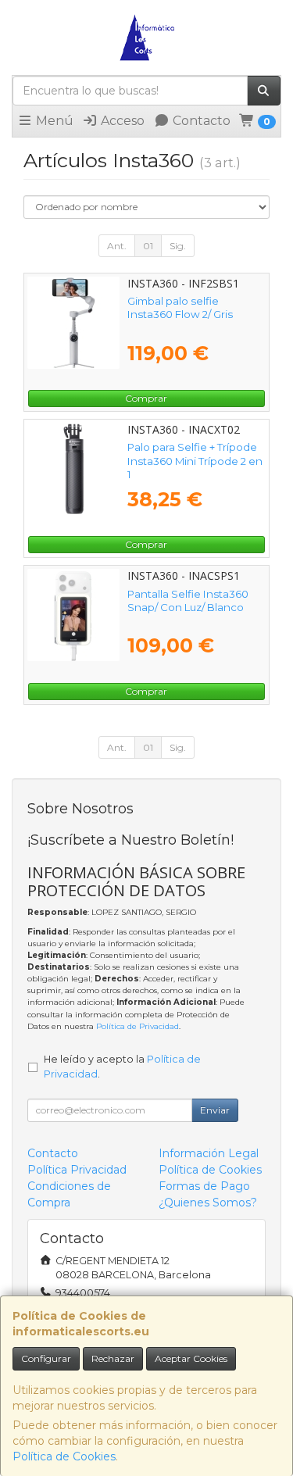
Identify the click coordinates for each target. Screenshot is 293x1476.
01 (148, 246)
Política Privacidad (77, 1170)
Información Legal (209, 1153)
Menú (53, 120)
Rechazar (112, 1358)
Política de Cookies (64, 1456)
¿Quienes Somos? (208, 1202)
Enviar (215, 1110)
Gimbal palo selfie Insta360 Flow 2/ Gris (180, 307)
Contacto (200, 120)
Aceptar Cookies (191, 1358)
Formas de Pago (204, 1186)
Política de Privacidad (137, 1026)
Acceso (121, 120)
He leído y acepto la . (122, 1066)
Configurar (46, 1358)
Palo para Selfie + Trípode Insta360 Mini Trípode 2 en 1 (195, 461)
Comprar (146, 398)
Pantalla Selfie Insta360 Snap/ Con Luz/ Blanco (187, 600)
